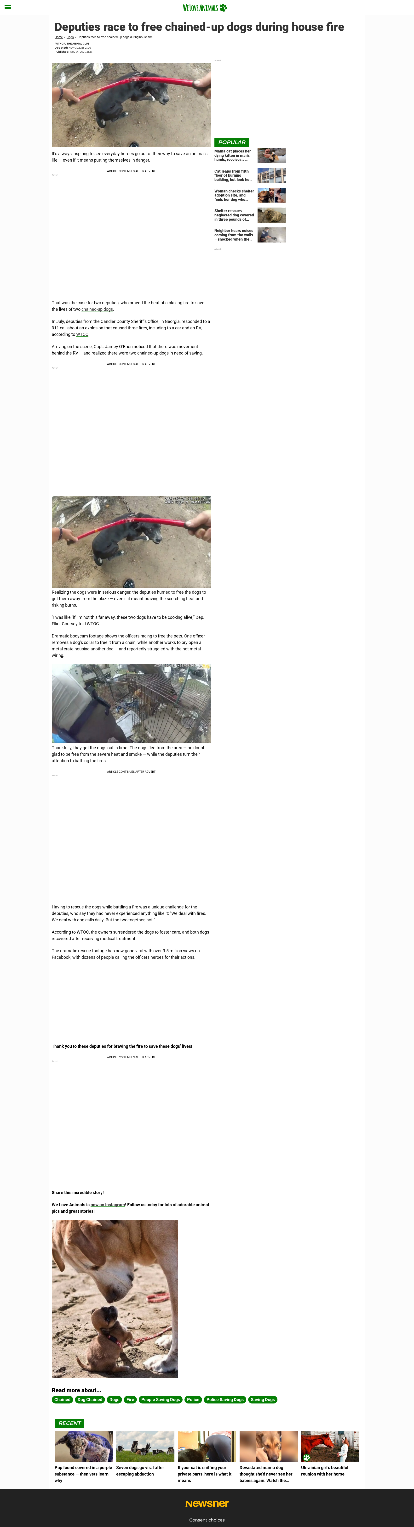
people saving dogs (160, 1399)
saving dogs (263, 1399)
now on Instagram (108, 1204)
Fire (130, 1399)
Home (59, 37)
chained (62, 1399)
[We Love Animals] (205, 7)
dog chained (90, 1399)
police (193, 1399)
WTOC (82, 334)
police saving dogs (225, 1399)
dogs (114, 1399)
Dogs (70, 37)
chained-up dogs (97, 309)
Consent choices (207, 1520)
